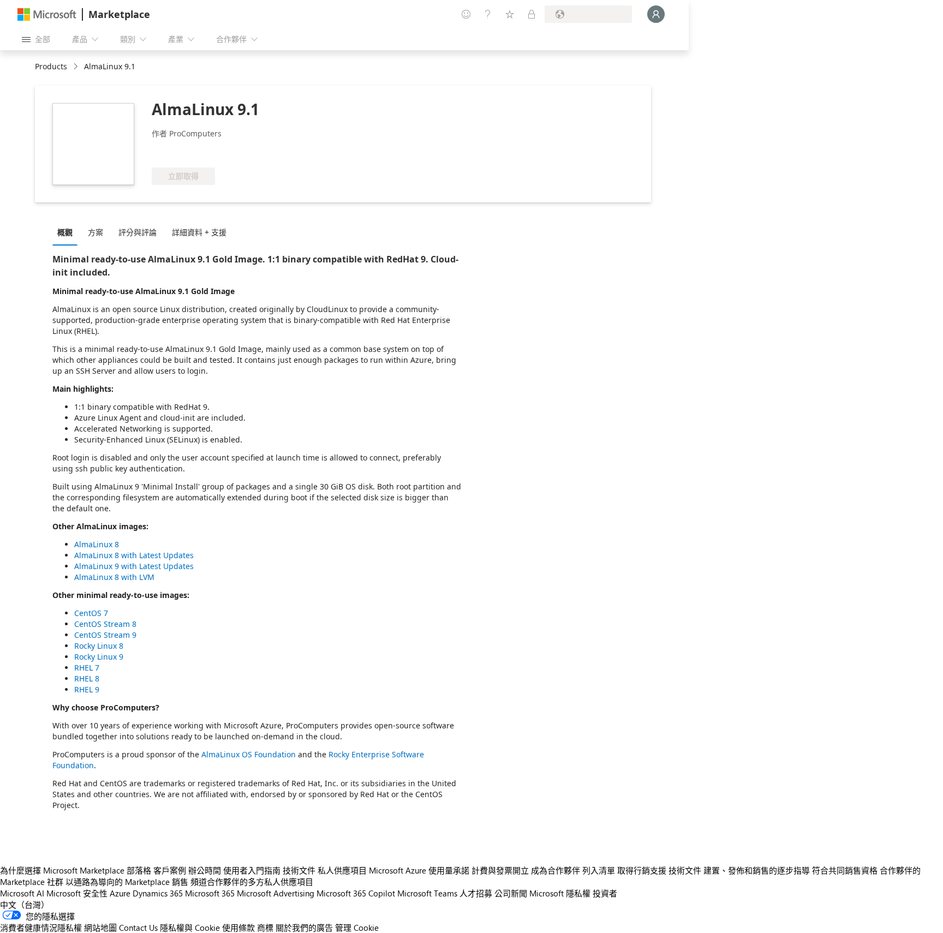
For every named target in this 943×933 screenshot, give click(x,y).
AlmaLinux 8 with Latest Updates (134, 555)
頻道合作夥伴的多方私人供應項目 (251, 881)
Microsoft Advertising (275, 893)
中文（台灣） (24, 904)
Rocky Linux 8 (98, 646)
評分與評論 (137, 232)
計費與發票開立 (500, 870)
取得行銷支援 (641, 870)
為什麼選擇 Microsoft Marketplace (62, 870)
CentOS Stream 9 (105, 635)
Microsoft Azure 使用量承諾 (419, 870)
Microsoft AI (22, 893)
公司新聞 (510, 893)
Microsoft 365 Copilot (356, 893)
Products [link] (51, 66)
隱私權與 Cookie (190, 927)
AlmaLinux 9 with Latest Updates (134, 566)
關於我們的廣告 (304, 927)
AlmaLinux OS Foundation (248, 754)
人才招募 (475, 893)
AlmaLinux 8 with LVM (114, 577)
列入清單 (598, 870)
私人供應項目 (342, 870)
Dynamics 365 (158, 893)
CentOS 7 (91, 613)
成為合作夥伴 (555, 870)
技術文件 (299, 870)
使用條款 (238, 927)
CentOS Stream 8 (105, 624)
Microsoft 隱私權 (559, 893)
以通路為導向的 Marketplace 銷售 (126, 881)
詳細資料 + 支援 (199, 232)
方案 (95, 232)
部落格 (139, 870)
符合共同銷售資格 (845, 870)
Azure (120, 893)
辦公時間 (204, 870)
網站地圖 (100, 927)
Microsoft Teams (427, 893)
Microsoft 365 (210, 893)
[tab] (67, 232)
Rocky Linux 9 (98, 656)
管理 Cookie (357, 927)
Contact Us (138, 927)
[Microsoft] (46, 14)
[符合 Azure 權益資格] (196, 151)
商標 (265, 927)
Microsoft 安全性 (77, 893)
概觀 (65, 232)
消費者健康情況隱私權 (41, 927)
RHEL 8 (86, 678)
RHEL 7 (86, 667)
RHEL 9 (86, 689)
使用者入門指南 (251, 870)
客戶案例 (169, 870)
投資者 (605, 893)
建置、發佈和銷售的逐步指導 (756, 870)
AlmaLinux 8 (96, 544)
